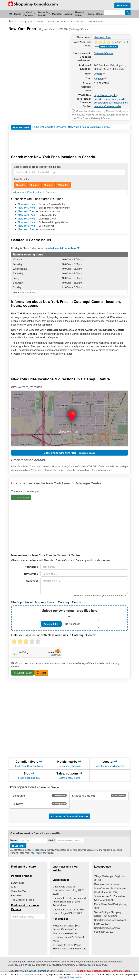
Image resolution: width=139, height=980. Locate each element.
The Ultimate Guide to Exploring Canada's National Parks (68, 937)
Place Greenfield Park (110, 905)
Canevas (106, 884)
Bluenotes (16, 895)
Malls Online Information (35, 970)
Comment (32, 581)
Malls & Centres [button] (28, 13)
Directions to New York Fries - (69, 452)
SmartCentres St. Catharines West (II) (110, 890)
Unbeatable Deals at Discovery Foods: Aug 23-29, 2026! (69, 890)
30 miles (34, 185)
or (69, 613)
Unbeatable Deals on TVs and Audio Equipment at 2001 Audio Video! (69, 901)
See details (75, 977)
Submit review (24, 672)
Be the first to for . (71, 126)
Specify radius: (22, 179)
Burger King (17, 882)
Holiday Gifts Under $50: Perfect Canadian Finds (66, 927)
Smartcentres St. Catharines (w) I (110, 897)
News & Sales (79, 13)
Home (17, 14)
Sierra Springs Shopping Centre (107, 913)
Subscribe (122, 5)
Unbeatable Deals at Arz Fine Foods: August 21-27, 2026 (69, 911)
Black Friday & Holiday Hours (93, 970)
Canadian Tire (18, 891)
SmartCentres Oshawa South (107, 929)
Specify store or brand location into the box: (37, 166)
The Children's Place (22, 899)
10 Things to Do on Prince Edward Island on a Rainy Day (69, 946)
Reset (42, 672)
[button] (10, 14)
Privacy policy (36, 852)
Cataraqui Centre (103, 53)
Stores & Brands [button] (42, 13)
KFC (13, 886)
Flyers (90, 14)
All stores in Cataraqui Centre (68, 816)
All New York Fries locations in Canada (33, 192)
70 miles (48, 185)
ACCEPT (63, 977)
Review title (31, 574)
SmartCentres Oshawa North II (110, 921)
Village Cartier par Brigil (109, 877)
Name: (14, 840)
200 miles (63, 185)
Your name (31, 567)
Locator (68, 14)
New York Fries (26, 204)
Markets (57, 14)
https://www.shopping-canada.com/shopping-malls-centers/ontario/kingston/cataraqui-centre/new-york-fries (111, 100)
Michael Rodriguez (116, 111)
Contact (116, 970)
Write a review (20, 127)
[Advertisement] (70, 42)
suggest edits (114, 114)
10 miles (20, 185)
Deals (99, 14)
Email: (51, 840)
